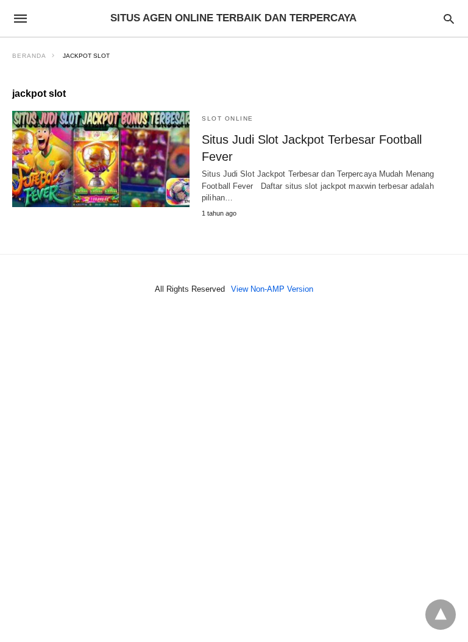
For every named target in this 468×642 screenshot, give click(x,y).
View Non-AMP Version (272, 289)
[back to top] (440, 614)
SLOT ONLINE (228, 118)
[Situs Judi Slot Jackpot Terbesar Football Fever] (101, 159)
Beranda (29, 55)
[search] (449, 19)
